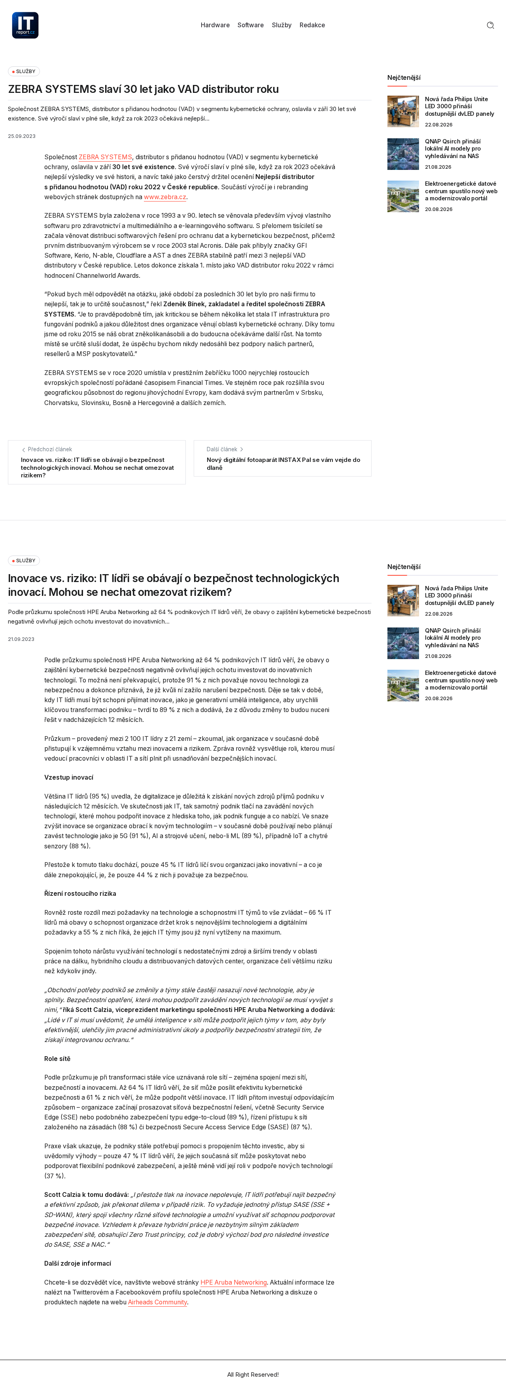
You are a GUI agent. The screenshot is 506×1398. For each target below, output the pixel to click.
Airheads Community (157, 1302)
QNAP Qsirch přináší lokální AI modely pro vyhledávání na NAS (453, 148)
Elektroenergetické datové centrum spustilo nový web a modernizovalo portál (461, 191)
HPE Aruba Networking (233, 1282)
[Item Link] (403, 111)
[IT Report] (25, 24)
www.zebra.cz (165, 197)
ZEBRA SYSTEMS (105, 157)
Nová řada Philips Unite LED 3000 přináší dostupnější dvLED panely (459, 106)
